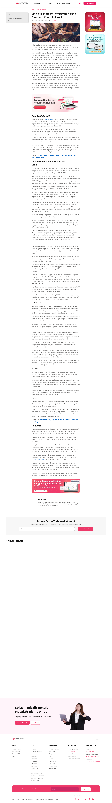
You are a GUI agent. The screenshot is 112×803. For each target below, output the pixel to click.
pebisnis (40, 445)
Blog (33, 9)
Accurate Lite (16, 751)
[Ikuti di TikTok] (85, 798)
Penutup (10, 20)
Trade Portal (34, 768)
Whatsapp (91, 751)
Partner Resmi (72, 754)
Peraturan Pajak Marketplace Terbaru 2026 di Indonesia (27, 586)
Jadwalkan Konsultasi (22, 723)
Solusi (51, 3)
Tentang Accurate (73, 749)
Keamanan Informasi (74, 759)
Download (52, 763)
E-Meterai (33, 771)
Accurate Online (16, 749)
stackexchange (49, 119)
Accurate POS (16, 754)
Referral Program (54, 768)
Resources (66, 3)
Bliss (13, 756)
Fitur (44, 3)
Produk (37, 3)
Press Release (72, 756)
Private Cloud (53, 766)
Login (79, 3)
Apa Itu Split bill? (12, 16)
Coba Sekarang (89, 3)
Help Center (52, 751)
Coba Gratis (35, 723)
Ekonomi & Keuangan (41, 9)
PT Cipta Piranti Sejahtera (27, 799)
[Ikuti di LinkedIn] (93, 798)
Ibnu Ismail (53, 20)
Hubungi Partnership (94, 761)
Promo (51, 759)
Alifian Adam (12, 588)
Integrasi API (53, 761)
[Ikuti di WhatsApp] (78, 798)
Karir (71, 751)
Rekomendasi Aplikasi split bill (15, 18)
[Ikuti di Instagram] (74, 798)
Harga (58, 3)
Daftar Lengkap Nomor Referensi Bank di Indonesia (26, 687)
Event (50, 756)
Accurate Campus (54, 749)
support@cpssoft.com (94, 756)
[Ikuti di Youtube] (89, 798)
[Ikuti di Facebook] (82, 798)
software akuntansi (38, 459)
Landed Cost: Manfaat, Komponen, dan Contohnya (25, 637)
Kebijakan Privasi (53, 799)
